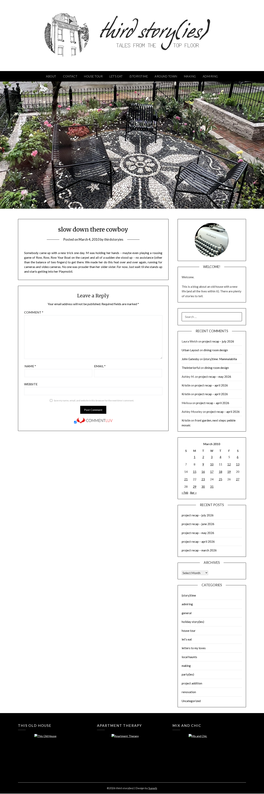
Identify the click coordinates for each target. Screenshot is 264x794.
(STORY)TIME (138, 76)
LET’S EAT (116, 76)
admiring (187, 604)
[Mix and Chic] (208, 748)
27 (237, 479)
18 (220, 471)
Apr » (193, 492)
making (186, 665)
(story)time (189, 595)
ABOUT (51, 76)
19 (229, 471)
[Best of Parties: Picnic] (130, 748)
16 (203, 471)
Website (30, 384)
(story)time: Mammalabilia (220, 359)
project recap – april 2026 (211, 385)
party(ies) (188, 674)
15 (194, 471)
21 (186, 479)
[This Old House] (53, 748)
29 (194, 486)
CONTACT (70, 76)
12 (229, 464)
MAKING (190, 76)
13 (237, 464)
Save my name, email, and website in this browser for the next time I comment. (94, 400)
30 (203, 486)
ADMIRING (210, 76)
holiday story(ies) (193, 621)
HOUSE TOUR (93, 76)
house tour (189, 630)
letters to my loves (194, 648)
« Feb (185, 492)
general (187, 613)
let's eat (187, 639)
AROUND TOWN (166, 76)
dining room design (216, 350)
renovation (189, 692)
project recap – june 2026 (198, 524)
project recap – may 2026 (215, 376)
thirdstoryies (113, 239)
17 (212, 471)
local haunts (189, 657)
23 (203, 479)
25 (220, 479)
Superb (152, 788)
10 (212, 464)
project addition (192, 683)
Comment (33, 312)
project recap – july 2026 (218, 341)
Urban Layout (190, 350)
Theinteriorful (191, 367)
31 (212, 486)
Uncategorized (191, 701)
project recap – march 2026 (199, 550)
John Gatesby (190, 359)
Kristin (186, 385)
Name (30, 366)
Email (100, 366)
